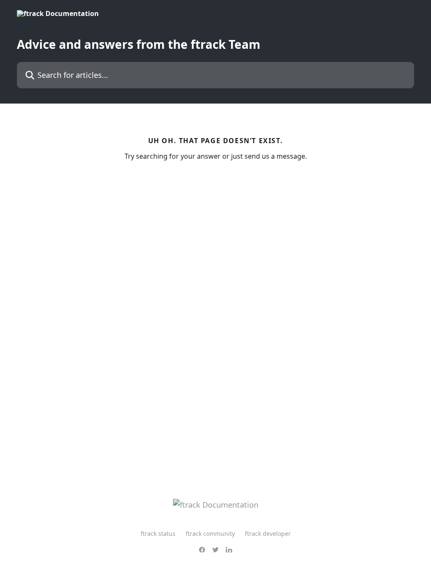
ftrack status (158, 534)
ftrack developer (268, 534)
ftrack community (210, 534)
